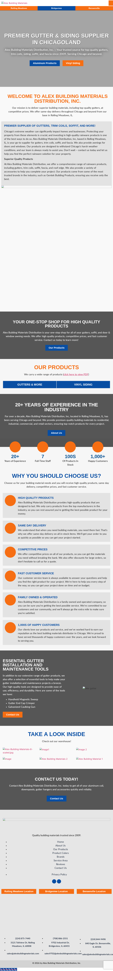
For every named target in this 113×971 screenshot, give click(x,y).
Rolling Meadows (19, 8)
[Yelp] (59, 881)
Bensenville (94, 8)
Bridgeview (56, 8)
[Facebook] (54, 881)
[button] (85, 3)
